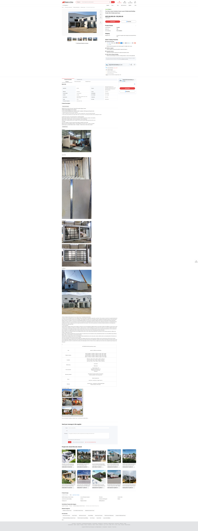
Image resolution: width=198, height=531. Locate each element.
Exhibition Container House (67, 510)
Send (69, 442)
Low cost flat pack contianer (85, 497)
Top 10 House (92, 517)
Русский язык (90, 524)
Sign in (135, 2)
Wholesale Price (100, 523)
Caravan (81, 498)
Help (117, 5)
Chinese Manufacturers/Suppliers (86, 523)
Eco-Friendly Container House (90, 7)
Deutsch (97, 524)
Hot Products (74, 523)
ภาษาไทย (116, 524)
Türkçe (119, 524)
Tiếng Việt (122, 524)
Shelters (119, 498)
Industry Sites (106, 523)
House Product (74, 515)
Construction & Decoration (68, 7)
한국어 (107, 524)
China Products (79, 523)
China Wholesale (94, 523)
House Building (90, 515)
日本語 (110, 524)
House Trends (99, 517)
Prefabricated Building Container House (69, 517)
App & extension (123, 5)
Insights (125, 523)
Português (81, 524)
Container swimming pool (103, 498)
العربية (104, 524)
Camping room (64, 500)
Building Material (102, 500)
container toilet (120, 497)
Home (63, 7)
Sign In (107, 74)
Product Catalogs (76, 494)
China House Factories (66, 515)
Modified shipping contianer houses (67, 497)
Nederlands (101, 524)
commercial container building (66, 498)
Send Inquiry (112, 21)
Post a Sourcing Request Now (90, 442)
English (75, 524)
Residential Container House (89, 510)
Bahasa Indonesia (127, 524)
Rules (135, 5)
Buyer (112, 5)
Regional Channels (111, 523)
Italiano (94, 524)
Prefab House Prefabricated (109, 515)
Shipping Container (83, 500)
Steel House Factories (82, 515)
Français (85, 524)
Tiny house (100, 497)
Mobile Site (121, 523)
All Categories (65, 5)
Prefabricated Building (76, 7)
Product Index (117, 523)
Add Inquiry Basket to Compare (82, 43)
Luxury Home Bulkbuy (106, 517)
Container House (82, 7)
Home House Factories (98, 515)
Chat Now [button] (129, 21)
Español (78, 524)
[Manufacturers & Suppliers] (67, 2)
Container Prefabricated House (121, 515)
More (63, 519)
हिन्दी (112, 524)
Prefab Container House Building (82, 517)
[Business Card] (134, 83)
